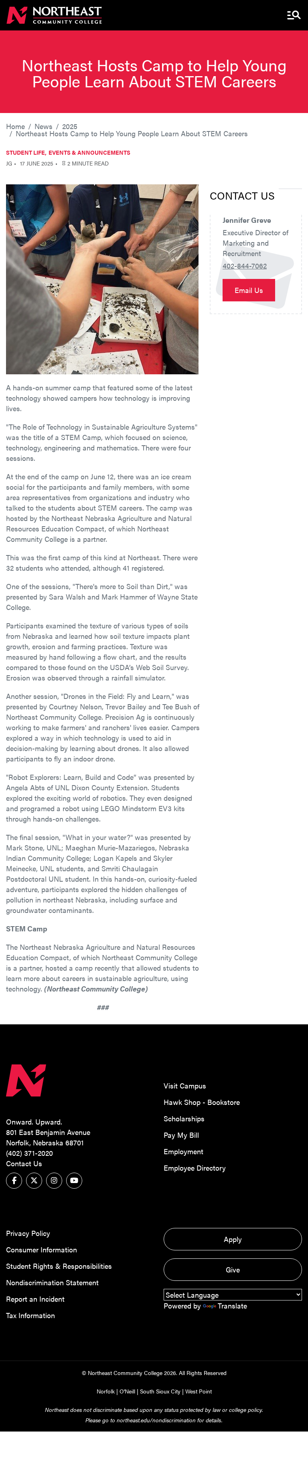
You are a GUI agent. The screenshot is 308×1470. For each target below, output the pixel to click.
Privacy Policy (28, 1233)
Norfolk (106, 1391)
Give (233, 1269)
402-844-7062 (245, 265)
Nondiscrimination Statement (52, 1282)
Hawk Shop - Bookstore (202, 1102)
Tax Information (30, 1315)
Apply (233, 1239)
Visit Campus (185, 1085)
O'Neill (127, 1391)
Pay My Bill (181, 1135)
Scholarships (184, 1118)
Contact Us (24, 1163)
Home (15, 126)
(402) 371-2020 (29, 1153)
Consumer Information (41, 1249)
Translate (232, 1305)
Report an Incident (35, 1299)
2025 (69, 126)
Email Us (249, 290)
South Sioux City (160, 1391)
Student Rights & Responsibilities (59, 1266)
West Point (198, 1391)
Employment (183, 1151)
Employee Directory (195, 1168)
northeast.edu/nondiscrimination (156, 1420)
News (43, 126)
